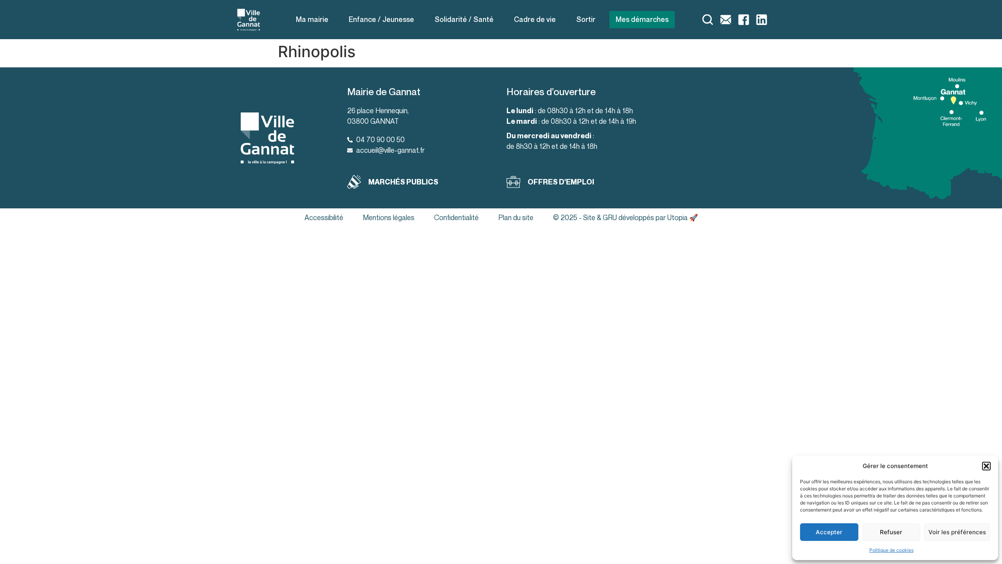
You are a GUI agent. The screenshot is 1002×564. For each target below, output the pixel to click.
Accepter (829, 532)
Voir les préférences (957, 532)
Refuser (891, 532)
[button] (986, 466)
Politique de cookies (891, 550)
